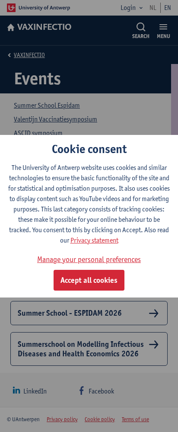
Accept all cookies (89, 280)
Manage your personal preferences (89, 259)
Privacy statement (94, 240)
